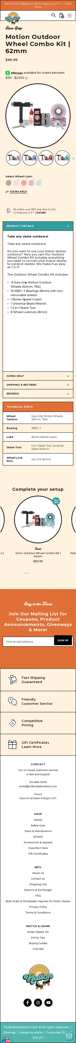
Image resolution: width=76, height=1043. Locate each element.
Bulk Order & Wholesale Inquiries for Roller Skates (38, 901)
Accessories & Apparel (38, 842)
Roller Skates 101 (38, 932)
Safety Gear (38, 825)
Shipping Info (38, 884)
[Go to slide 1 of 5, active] (27, 575)
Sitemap (9, 1032)
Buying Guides (38, 943)
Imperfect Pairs (38, 848)
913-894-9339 (38, 782)
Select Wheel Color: (19, 176)
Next (73, 158)
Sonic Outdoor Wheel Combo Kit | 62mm (38, 555)
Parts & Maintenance (38, 831)
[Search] (53, 15)
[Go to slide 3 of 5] (38, 575)
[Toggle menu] (69, 15)
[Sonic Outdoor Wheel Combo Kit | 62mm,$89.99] (38, 519)
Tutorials (38, 948)
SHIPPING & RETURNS (22, 384)
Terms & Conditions (38, 912)
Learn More (32, 747)
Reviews (13, 393)
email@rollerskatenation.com (38, 786)
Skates (38, 819)
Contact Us (38, 878)
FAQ (38, 895)
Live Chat (69, 1036)
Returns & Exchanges (38, 890)
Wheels (38, 836)
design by (26, 1032)
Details (41, 212)
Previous (2, 158)
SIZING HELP (15, 376)
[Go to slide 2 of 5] (32, 575)
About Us (38, 873)
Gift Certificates (38, 853)
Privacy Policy (38, 907)
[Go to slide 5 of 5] (49, 575)
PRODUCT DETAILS (20, 226)
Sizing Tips (38, 937)
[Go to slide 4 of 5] (43, 575)
